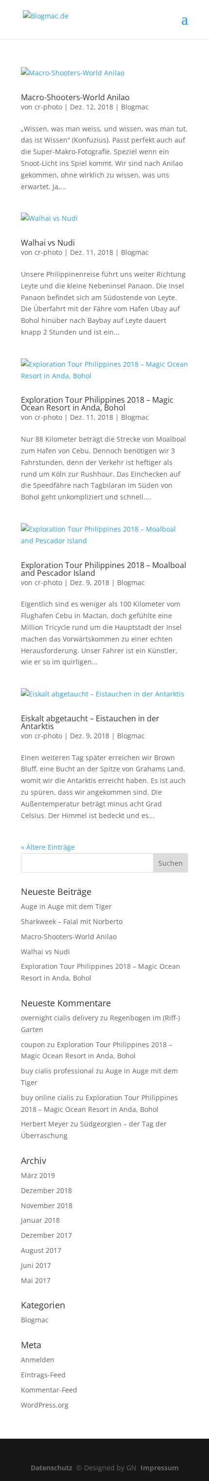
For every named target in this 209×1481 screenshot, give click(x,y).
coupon (33, 1044)
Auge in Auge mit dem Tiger (66, 906)
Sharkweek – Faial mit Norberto (71, 921)
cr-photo (48, 106)
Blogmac (135, 106)
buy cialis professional (57, 1070)
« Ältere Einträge (48, 847)
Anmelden (37, 1359)
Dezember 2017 (46, 1235)
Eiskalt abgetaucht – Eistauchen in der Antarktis (90, 722)
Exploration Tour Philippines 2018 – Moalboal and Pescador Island (103, 569)
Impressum (159, 1467)
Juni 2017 (36, 1265)
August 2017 (41, 1250)
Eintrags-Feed (43, 1374)
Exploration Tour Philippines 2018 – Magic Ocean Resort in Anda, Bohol (97, 403)
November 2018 (46, 1205)
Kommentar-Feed (49, 1389)
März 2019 (38, 1175)
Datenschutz (53, 1467)
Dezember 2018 (46, 1190)
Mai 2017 (36, 1280)
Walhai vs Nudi (48, 242)
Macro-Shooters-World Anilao (75, 97)
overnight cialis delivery (59, 1017)
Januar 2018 (40, 1220)
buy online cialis (47, 1097)
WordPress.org (45, 1405)
